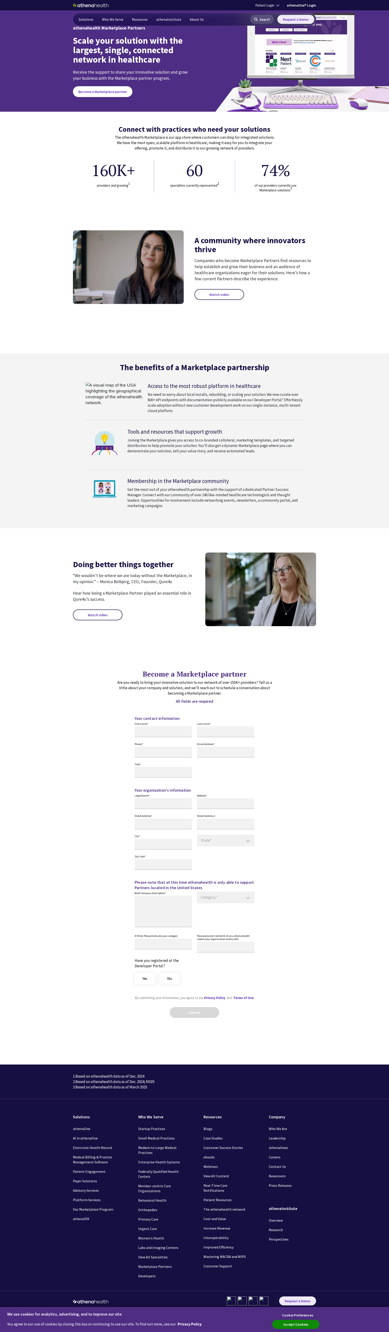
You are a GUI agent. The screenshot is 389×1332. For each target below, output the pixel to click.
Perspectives (279, 1239)
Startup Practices (151, 1128)
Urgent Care (147, 1228)
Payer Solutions (85, 1181)
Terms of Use (243, 998)
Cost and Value (215, 1218)
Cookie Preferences (297, 1315)
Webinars (211, 1166)
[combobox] (225, 840)
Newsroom (277, 1176)
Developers (147, 1276)
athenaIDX (81, 1218)
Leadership (277, 1138)
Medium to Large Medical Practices (157, 1150)
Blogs (208, 1128)
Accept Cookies (295, 1324)
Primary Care (148, 1219)
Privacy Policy (215, 998)
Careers (274, 1157)
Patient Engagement (89, 1171)
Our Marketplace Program (93, 1209)
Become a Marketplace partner (102, 91)
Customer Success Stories (223, 1147)
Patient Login (264, 5)
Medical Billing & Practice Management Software (92, 1159)
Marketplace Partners (155, 1266)
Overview (276, 1220)
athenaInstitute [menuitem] (168, 19)
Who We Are (278, 1128)
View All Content (216, 1176)
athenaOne (81, 1128)
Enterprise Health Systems (159, 1162)
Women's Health (151, 1238)
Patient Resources (218, 1200)
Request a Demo (296, 19)
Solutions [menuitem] (86, 19)
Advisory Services (86, 1190)
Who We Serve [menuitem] (112, 19)
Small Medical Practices (156, 1138)
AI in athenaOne (85, 1138)
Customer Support (218, 1266)
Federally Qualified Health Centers (158, 1174)
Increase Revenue (217, 1228)
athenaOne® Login (301, 5)
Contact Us (277, 1166)
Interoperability (216, 1237)
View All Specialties (153, 1257)
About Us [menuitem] (197, 19)
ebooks (209, 1157)
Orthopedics (147, 1209)
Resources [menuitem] (140, 19)
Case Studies (213, 1138)
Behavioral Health (152, 1200)
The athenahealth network (224, 1209)
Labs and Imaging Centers (158, 1247)
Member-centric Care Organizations (154, 1188)
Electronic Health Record (92, 1147)
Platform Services (87, 1200)
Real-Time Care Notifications (215, 1188)
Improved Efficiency (218, 1247)
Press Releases (280, 1185)
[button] (262, 19)
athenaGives (278, 1147)
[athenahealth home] (91, 5)
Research (276, 1230)
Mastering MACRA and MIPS (225, 1256)
